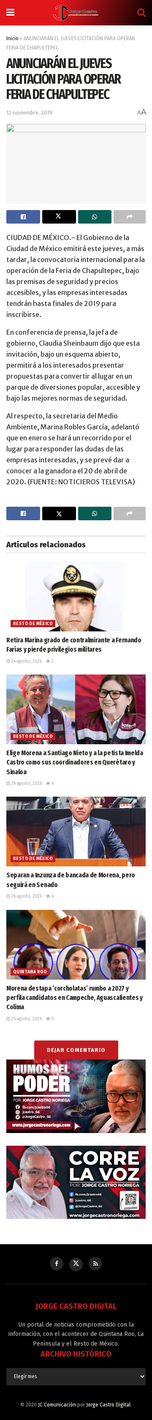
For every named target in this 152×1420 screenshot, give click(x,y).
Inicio (12, 38)
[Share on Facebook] (23, 217)
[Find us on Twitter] (76, 1264)
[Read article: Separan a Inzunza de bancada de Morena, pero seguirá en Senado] (76, 831)
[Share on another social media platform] (130, 217)
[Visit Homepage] (76, 12)
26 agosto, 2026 (26, 661)
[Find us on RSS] (95, 1263)
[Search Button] (141, 12)
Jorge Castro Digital (108, 1405)
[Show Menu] (10, 12)
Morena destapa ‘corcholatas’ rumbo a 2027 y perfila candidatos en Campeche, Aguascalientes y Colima (74, 997)
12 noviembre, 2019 (29, 112)
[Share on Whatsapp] (95, 217)
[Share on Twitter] (59, 217)
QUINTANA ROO (30, 972)
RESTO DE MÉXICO (33, 623)
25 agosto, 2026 (26, 1018)
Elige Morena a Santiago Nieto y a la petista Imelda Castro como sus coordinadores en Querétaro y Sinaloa (74, 762)
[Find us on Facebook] (56, 1263)
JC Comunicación (57, 1405)
